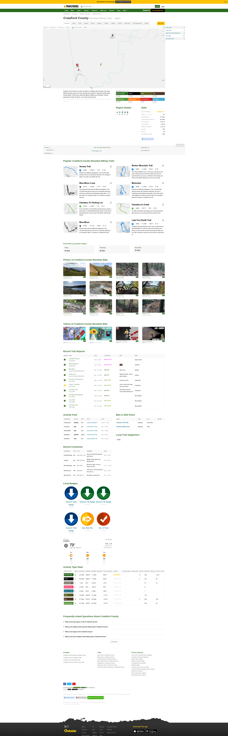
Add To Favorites (81, 697)
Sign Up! (102, 727)
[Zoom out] (163, 38)
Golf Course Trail (67, 313)
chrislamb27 (67, 422)
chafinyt (66, 460)
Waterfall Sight (136, 665)
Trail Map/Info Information (139, 663)
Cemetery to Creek (140, 204)
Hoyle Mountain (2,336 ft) (139, 675)
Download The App (140, 726)
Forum (111, 732)
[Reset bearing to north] (163, 40)
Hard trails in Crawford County (105, 655)
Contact (84, 732)
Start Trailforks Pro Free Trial (123, 2)
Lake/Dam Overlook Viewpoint (140, 657)
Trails (78, 10)
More (124, 10)
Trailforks (76, 687)
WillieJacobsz (68, 687)
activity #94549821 (92, 422)
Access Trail (85, 166)
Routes (86, 10)
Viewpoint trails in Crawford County (107, 665)
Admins (65, 689)
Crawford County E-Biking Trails (72, 657)
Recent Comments (73, 447)
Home (66, 10)
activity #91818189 (92, 434)
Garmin (102, 732)
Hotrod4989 (67, 430)
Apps (118, 10)
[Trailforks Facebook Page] (65, 726)
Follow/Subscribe (148, 139)
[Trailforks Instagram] (68, 726)
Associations (112, 727)
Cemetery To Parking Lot (91, 202)
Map (72, 10)
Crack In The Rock (122, 341)
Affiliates (109, 729)
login (162, 6)
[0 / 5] (117, 579)
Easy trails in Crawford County (105, 657)
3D (163, 80)
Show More (114, 642)
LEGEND (44, 79)
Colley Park (144, 147)
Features (84, 729)
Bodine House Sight (137, 659)
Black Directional (73, 364)
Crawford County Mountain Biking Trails (74, 655)
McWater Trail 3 (93, 295)
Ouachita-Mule (68, 455)
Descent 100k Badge (71, 503)
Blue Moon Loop (87, 183)
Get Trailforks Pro (157, 10)
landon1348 (138, 360)
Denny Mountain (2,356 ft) (139, 673)
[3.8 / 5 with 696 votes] (161, 112)
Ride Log (103, 10)
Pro (93, 727)
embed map (81, 694)
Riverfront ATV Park (122, 422)
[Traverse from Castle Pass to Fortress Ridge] (101, 269)
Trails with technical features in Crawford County (111, 667)
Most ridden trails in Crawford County (107, 661)
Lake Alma (49, 150)
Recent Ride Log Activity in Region (75, 244)
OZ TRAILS (74, 689)
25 (184, 35)
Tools (101, 729)
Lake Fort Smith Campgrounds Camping (143, 669)
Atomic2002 (138, 396)
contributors (92, 687)
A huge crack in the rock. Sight (140, 667)
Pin (74, 684)
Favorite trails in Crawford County (106, 659)
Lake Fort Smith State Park (101, 147)
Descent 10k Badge (87, 501)
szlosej (137, 370)
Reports (94, 10)
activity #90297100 (92, 438)
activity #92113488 (92, 430)
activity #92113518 (92, 426)
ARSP (69, 689)
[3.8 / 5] (117, 575)
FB (64, 684)
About (83, 727)
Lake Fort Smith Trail (141, 220)
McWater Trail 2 (119, 313)
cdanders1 (67, 438)
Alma (47, 147)
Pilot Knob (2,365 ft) (137, 671)
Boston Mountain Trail (142, 165)
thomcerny (81, 689)
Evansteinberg (68, 465)
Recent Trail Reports (74, 351)
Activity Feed (70, 415)
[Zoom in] (163, 35)
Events (111, 10)
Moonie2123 (67, 470)
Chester (48, 153)
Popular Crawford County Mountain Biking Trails (88, 161)
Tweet (69, 684)
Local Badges (70, 483)
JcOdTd (137, 365)
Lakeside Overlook (74, 358)
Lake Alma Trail (119, 277)
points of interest (126, 694)
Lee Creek (144, 150)
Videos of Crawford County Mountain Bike (85, 324)
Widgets (94, 732)
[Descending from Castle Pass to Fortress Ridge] (74, 269)
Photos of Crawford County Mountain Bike (85, 260)
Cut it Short (72, 400)
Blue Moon (84, 222)
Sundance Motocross (123, 426)
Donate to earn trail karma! (96, 697)
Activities (119, 91)
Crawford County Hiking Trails (71, 660)
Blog (93, 729)
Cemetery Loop (119, 295)
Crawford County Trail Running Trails (73, 662)
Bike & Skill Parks (125, 415)
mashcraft (137, 380)
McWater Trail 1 (146, 313)
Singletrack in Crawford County (106, 663)
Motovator (136, 183)
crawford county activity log (70, 694)
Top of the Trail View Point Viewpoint (142, 655)
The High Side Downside (76, 395)
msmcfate (66, 426)
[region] (104, 57)
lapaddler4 (67, 434)
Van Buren (96, 151)
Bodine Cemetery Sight (138, 661)
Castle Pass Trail (67, 277)
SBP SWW (83, 687)
